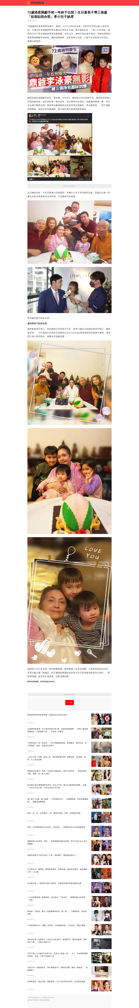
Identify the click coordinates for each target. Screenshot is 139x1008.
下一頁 (69, 702)
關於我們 (30, 1000)
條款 (41, 1000)
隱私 (44, 1000)
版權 (47, 1000)
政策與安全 (36, 1000)
